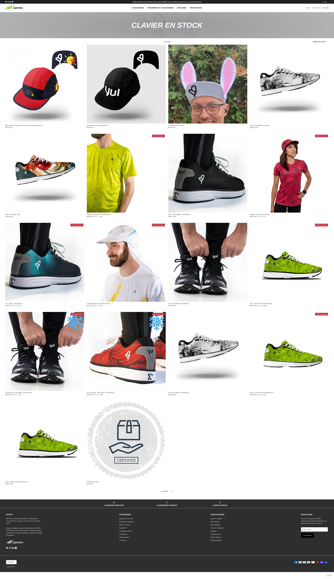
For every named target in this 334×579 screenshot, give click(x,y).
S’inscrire (167, 296)
